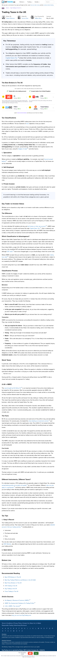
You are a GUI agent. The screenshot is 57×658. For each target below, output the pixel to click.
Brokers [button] (22, 2)
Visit (36, 653)
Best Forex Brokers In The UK (13, 583)
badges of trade (22, 149)
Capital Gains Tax (12, 58)
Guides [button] (37, 2)
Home (7, 8)
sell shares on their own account (37, 226)
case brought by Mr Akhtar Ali (12, 388)
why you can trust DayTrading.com (21, 615)
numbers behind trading (48, 5)
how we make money (35, 5)
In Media (38, 623)
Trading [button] (29, 2)
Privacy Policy (18, 623)
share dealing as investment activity (38, 421)
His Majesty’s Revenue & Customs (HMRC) (17, 600)
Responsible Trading (7, 625)
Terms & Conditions (7, 623)
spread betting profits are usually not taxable (14, 485)
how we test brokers (22, 112)
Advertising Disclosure (20, 625)
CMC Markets (7, 544)
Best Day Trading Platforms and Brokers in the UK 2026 (20, 580)
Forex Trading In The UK (11, 591)
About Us (32, 623)
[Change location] (3, 8)
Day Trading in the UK (15, 8)
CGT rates (10, 251)
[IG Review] (30, 653)
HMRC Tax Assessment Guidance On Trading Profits (19, 603)
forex (27, 123)
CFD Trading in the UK (11, 586)
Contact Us (26, 623)
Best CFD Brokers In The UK (13, 577)
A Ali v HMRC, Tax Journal (12, 606)
